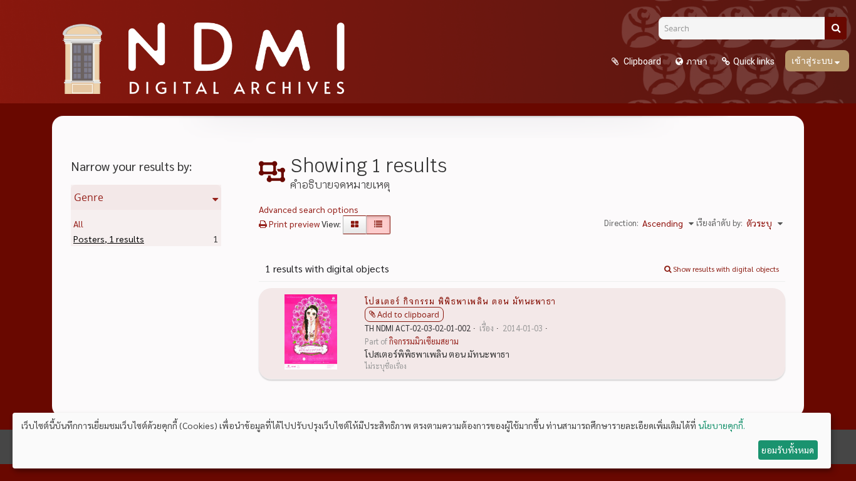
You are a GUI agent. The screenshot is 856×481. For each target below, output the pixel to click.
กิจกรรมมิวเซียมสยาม (424, 341)
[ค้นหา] (836, 28)
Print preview (293, 223)
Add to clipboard (408, 314)
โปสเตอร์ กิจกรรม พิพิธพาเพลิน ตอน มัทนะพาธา (460, 300)
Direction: (621, 222)
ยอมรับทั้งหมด (787, 449)
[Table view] (378, 224)
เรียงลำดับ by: (719, 222)
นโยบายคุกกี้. (721, 425)
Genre (88, 197)
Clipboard (641, 61)
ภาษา (696, 61)
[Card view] (355, 224)
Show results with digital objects (725, 269)
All (78, 223)
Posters (108, 238)
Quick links (754, 61)
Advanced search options (308, 209)
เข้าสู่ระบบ (813, 61)
